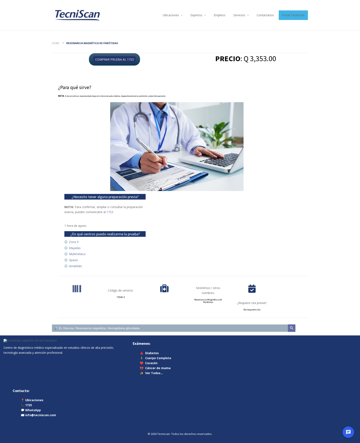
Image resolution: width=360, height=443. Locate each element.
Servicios (239, 15)
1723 (109, 212)
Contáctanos (265, 15)
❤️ (149, 363)
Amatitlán (75, 266)
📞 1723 (26, 405)
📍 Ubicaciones (32, 400)
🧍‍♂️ (155, 358)
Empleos (219, 15)
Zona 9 (74, 242)
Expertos (196, 15)
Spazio (73, 260)
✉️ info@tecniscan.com (38, 415)
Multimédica (77, 254)
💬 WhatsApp (31, 410)
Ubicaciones (171, 15)
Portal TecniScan (293, 15)
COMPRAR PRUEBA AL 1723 (114, 59)
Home (55, 43)
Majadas (75, 248)
